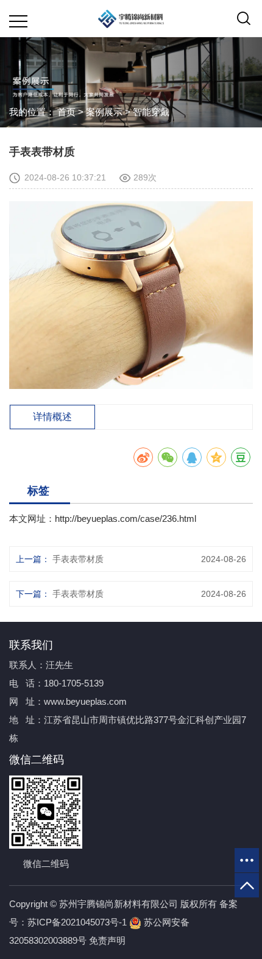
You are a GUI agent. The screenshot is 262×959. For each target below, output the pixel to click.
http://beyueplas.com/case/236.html (125, 518)
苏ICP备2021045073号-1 (77, 922)
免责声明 (107, 940)
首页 (66, 112)
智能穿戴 (151, 112)
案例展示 (104, 112)
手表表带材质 (78, 559)
